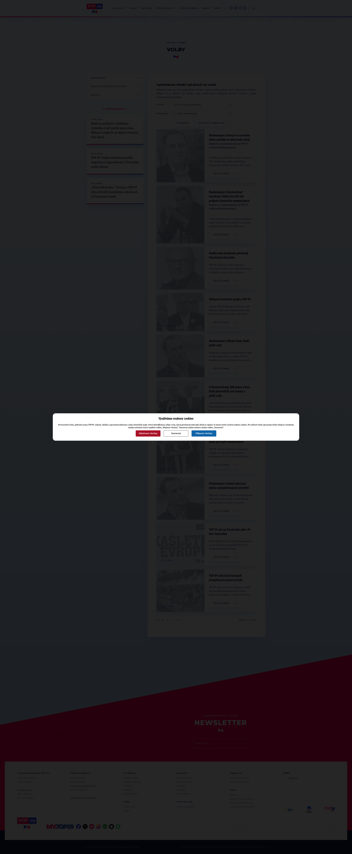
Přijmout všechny (204, 433)
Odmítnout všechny (148, 433)
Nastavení (176, 433)
